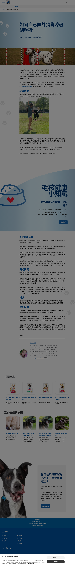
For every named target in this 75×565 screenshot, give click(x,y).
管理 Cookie (56, 557)
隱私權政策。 (31, 563)
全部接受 (56, 561)
